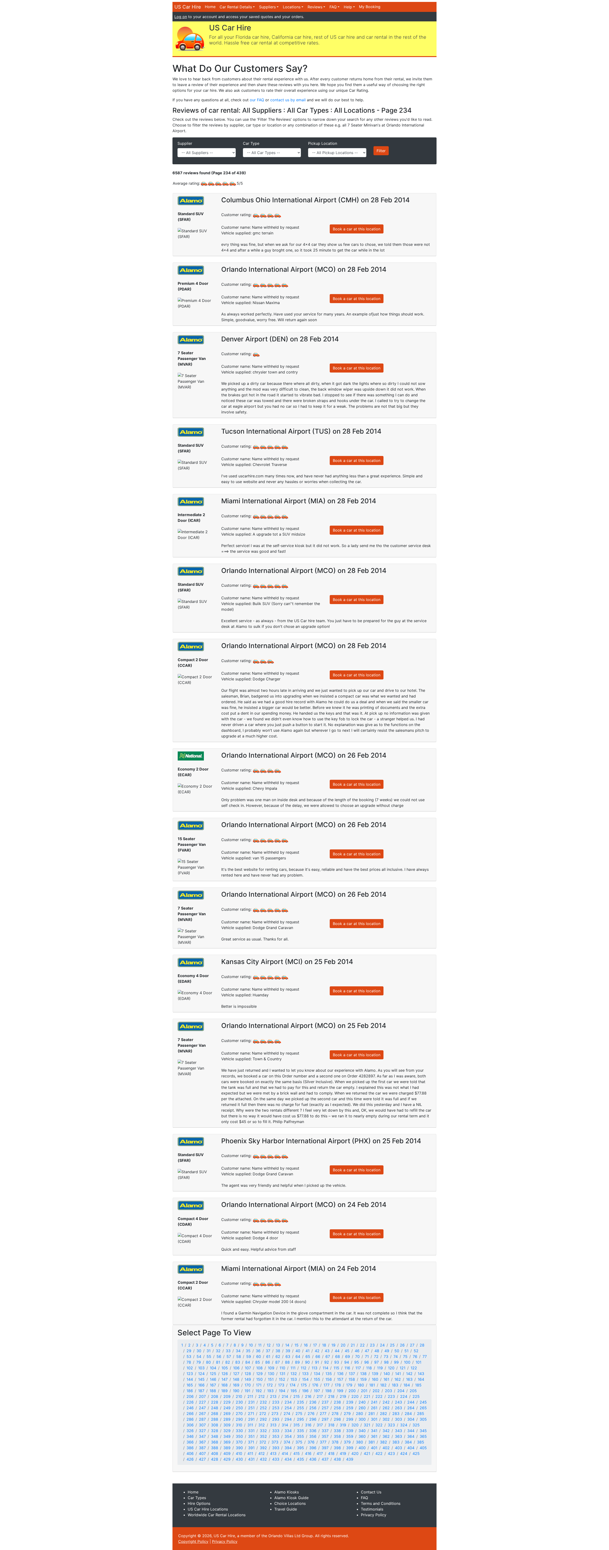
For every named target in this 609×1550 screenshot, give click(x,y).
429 (227, 1459)
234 (288, 1402)
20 (343, 1345)
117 (358, 1368)
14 (287, 1345)
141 (398, 1373)
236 (312, 1402)
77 (424, 1356)
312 (261, 1425)
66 (317, 1356)
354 (288, 1436)
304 (410, 1419)
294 (288, 1419)
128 (248, 1373)
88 (287, 1362)
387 (202, 1447)
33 (228, 1350)
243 (398, 1402)
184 (406, 1385)
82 (227, 1362)
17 (315, 1345)
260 (362, 1407)
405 (423, 1447)
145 (201, 1379)
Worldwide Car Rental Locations (217, 1514)
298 (337, 1419)
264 (410, 1407)
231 (251, 1402)
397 (325, 1447)
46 (357, 1350)
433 (275, 1459)
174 (292, 1385)
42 (317, 1350)
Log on (180, 16)
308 (214, 1425)
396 (312, 1447)
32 (218, 1350)
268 (214, 1413)
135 (328, 1373)
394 (288, 1447)
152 (282, 1379)
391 (251, 1447)
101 (418, 1362)
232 (263, 1402)
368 (214, 1442)
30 (198, 1350)
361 (374, 1436)
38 (277, 1350)
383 (395, 1442)
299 (349, 1419)
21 (353, 1345)
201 (364, 1390)
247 (202, 1407)
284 (408, 1413)
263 (398, 1407)
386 (190, 1447)
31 (208, 1350)
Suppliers (267, 7)
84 (247, 1362)
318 (331, 1425)
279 (347, 1413)
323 (391, 1425)
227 (202, 1402)
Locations (291, 7)
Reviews (315, 7)
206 (190, 1396)
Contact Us (371, 1492)
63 (287, 1356)
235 (300, 1402)
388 (214, 1447)
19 (333, 1345)
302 (386, 1419)
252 (263, 1407)
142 (409, 1373)
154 (305, 1379)
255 (300, 1407)
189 (224, 1390)
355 (300, 1436)
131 (282, 1373)
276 (311, 1413)
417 (320, 1453)
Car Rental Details (236, 7)
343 (398, 1430)
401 (374, 1447)
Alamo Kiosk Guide (291, 1497)
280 (359, 1413)
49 (386, 1350)
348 (214, 1436)
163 (409, 1379)
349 (227, 1436)
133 (305, 1373)
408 (214, 1453)
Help (348, 7)
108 (259, 1368)
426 (190, 1459)
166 (201, 1385)
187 (201, 1390)
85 (257, 1362)
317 (320, 1425)
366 (190, 1442)
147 (224, 1379)
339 (349, 1430)
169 (236, 1385)
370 (239, 1442)
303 (398, 1419)
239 (349, 1402)
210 (239, 1396)
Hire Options (199, 1503)
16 (306, 1345)
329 (227, 1430)
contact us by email (288, 99)
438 (337, 1459)
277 (323, 1413)
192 (258, 1390)
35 (248, 1350)
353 (275, 1436)
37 (268, 1350)
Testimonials (372, 1509)
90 (307, 1362)
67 (327, 1356)
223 (391, 1396)
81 (218, 1362)
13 (278, 1345)
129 (259, 1373)
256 (312, 1407)
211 (250, 1396)
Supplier (184, 143)
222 (379, 1396)
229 (227, 1402)
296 (312, 1419)
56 (218, 1356)
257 (325, 1407)
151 (271, 1379)
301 (374, 1419)
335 (300, 1430)
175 (304, 1385)
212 (261, 1396)
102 (190, 1368)
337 (325, 1430)
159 (363, 1379)
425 (416, 1453)
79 (198, 1362)
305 (423, 1419)
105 (224, 1368)
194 (282, 1390)
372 (262, 1442)
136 (340, 1373)
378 (335, 1442)
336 (312, 1430)
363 (398, 1436)
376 (311, 1442)
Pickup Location (322, 143)
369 (227, 1442)
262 (386, 1407)
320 (355, 1425)
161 (386, 1379)
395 (300, 1447)
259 (349, 1407)
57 (228, 1356)
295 (300, 1419)
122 (414, 1368)
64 (297, 1356)
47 (367, 1350)
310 (239, 1425)
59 (248, 1356)
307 (202, 1425)
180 (361, 1385)
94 (346, 1362)
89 (297, 1362)
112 (303, 1368)
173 (281, 1385)
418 (331, 1453)
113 (314, 1368)
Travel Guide (285, 1509)
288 (214, 1419)
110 (282, 1368)
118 (369, 1368)
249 (227, 1407)
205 (413, 1390)
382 (383, 1442)
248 (214, 1407)
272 (262, 1413)
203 (388, 1390)
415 (296, 1453)
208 (214, 1396)
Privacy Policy (373, 1514)
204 (400, 1390)
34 (238, 1350)
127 (236, 1373)
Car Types (197, 1497)
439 (349, 1459)
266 (190, 1413)
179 (349, 1385)
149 (248, 1379)
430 (239, 1459)
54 (198, 1356)
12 (269, 1345)
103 (201, 1368)
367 (202, 1442)
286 (190, 1419)
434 (288, 1459)
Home (210, 6)
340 (362, 1430)
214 (285, 1396)
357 (325, 1436)
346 (190, 1436)
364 (410, 1436)
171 (258, 1385)
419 (343, 1453)
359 (349, 1436)
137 (352, 1373)
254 (288, 1407)
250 (239, 1407)
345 (423, 1430)
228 (214, 1402)
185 (418, 1385)
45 (347, 1350)
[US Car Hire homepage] (189, 38)
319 (343, 1425)
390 (239, 1447)
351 (251, 1436)
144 (190, 1379)
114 (325, 1368)
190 (236, 1390)
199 (340, 1390)
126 (224, 1373)
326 (190, 1430)
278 (335, 1413)
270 (239, 1413)
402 (386, 1447)
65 (307, 1356)
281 (371, 1413)
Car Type (251, 143)
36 (258, 1350)
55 (208, 1356)
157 (340, 1379)
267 (202, 1413)
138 (363, 1373)
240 (362, 1402)
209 (227, 1396)
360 (362, 1436)
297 (325, 1419)
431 (251, 1459)
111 (292, 1368)
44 (337, 1350)
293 (275, 1419)
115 (336, 1368)
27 (412, 1345)
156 (328, 1379)
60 (258, 1356)
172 (270, 1385)
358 (337, 1436)
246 (190, 1407)
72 (376, 1356)
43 (327, 1350)
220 (355, 1396)
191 (247, 1390)
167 (213, 1385)
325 (416, 1425)
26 (402, 1345)
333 (275, 1430)
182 (383, 1385)
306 (190, 1425)
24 (382, 1345)
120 (391, 1368)
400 (362, 1447)
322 (379, 1425)
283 (395, 1413)
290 (239, 1419)
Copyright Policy (193, 1541)
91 (317, 1362)
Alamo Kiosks (286, 1492)
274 (287, 1413)
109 (271, 1368)
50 (396, 1350)
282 (383, 1413)
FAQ (333, 7)
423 (391, 1453)
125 (213, 1373)
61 (268, 1356)
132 (293, 1373)
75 (405, 1356)
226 (190, 1402)
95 (356, 1362)
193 (270, 1390)
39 (287, 1350)
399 (349, 1447)
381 (371, 1442)
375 (298, 1442)
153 (293, 1379)
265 (423, 1407)
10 (251, 1345)
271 (251, 1413)
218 (331, 1396)
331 (251, 1430)
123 (190, 1373)
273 (274, 1413)
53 (189, 1356)
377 (323, 1442)
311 (250, 1425)
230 (239, 1402)
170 (248, 1385)
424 (403, 1453)
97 (376, 1362)
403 (398, 1447)
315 (296, 1425)
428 (214, 1459)
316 (308, 1425)
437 (325, 1459)
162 (397, 1379)
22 (362, 1345)
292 (263, 1419)
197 (317, 1390)
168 (224, 1385)
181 (372, 1385)
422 (379, 1453)
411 (250, 1453)
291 (251, 1419)
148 (236, 1379)
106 (236, 1368)
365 (423, 1436)
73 (386, 1356)
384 (408, 1442)
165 (190, 1385)
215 (296, 1396)
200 (352, 1390)
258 (337, 1407)
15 (297, 1345)
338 (337, 1430)
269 (227, 1413)
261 (374, 1407)
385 (420, 1442)
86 (267, 1362)
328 (214, 1430)
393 (275, 1447)
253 (275, 1407)
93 (336, 1362)
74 (395, 1356)
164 (421, 1379)
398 (337, 1447)
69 (347, 1356)
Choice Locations (290, 1503)
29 (189, 1350)
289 (227, 1419)
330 (239, 1430)
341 (374, 1430)
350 (239, 1436)
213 (273, 1396)
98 (386, 1362)
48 (376, 1350)
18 (324, 1345)
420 (355, 1453)
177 (326, 1385)
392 (263, 1447)
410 (239, 1453)
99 (396, 1362)
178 (338, 1385)
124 (201, 1373)
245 (423, 1402)
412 (261, 1453)
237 (325, 1402)
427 (202, 1459)
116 (347, 1368)
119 (380, 1368)
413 (273, 1453)
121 (402, 1368)
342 (386, 1430)
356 (312, 1436)
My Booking (369, 6)
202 (376, 1390)
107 (248, 1368)
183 (395, 1385)
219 (343, 1396)
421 (367, 1453)
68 (337, 1356)
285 (420, 1413)
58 (238, 1356)
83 (237, 1362)
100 (407, 1362)
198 (328, 1390)
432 (263, 1459)
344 (410, 1430)
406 (190, 1453)
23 (372, 1345)
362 (386, 1436)
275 (298, 1413)
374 (287, 1442)
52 (416, 1350)
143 (421, 1373)
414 (285, 1453)
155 (317, 1379)
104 (213, 1368)
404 (410, 1447)
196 (305, 1390)
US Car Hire (187, 7)
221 (367, 1396)
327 (202, 1430)
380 (359, 1442)
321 (367, 1425)
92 (326, 1362)
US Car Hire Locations (208, 1509)
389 (227, 1447)
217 (320, 1396)
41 (307, 1350)
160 (375, 1379)
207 (202, 1396)
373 (274, 1442)
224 (403, 1396)
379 (347, 1442)
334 (288, 1430)
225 (416, 1396)
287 (202, 1419)
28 (422, 1345)
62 (277, 1356)
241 (374, 1402)
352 (263, 1436)
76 (415, 1356)
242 (386, 1402)
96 (366, 1362)
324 (403, 1425)
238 (337, 1402)
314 (285, 1425)
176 (315, 1385)
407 (202, 1453)
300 (362, 1419)
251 (251, 1407)
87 (277, 1362)
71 (367, 1356)
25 (392, 1345)
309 (227, 1425)
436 (312, 1459)
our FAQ (257, 99)
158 (352, 1379)
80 (208, 1362)
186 (190, 1390)
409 (227, 1453)
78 (189, 1362)
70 (357, 1356)
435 (300, 1459)
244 (410, 1402)
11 (259, 1345)
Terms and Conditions (380, 1503)
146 (213, 1379)
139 (375, 1373)
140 (386, 1373)
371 (251, 1442)
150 (259, 1379)
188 (213, 1390)
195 (293, 1390)
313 (273, 1425)
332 (263, 1430)
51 (406, 1350)
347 (202, 1436)
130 (271, 1373)
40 (297, 1350)
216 (308, 1396)
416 (308, 1453)
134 (317, 1373)
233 (275, 1402)
